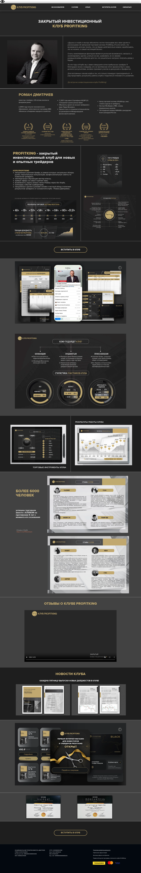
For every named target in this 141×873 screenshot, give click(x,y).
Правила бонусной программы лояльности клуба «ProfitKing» (109, 858)
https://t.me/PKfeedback (24, 532)
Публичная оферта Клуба (100, 852)
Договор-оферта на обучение (101, 855)
